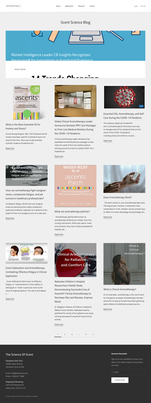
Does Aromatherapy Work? (117, 197)
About (58, 6)
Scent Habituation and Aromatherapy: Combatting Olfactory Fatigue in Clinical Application (26, 272)
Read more (20, 69)
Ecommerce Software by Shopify (29, 396)
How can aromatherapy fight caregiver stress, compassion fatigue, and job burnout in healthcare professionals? (26, 194)
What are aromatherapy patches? (72, 211)
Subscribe (120, 380)
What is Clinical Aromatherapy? (119, 289)
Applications (69, 6)
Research (81, 6)
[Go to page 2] (93, 334)
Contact (92, 6)
